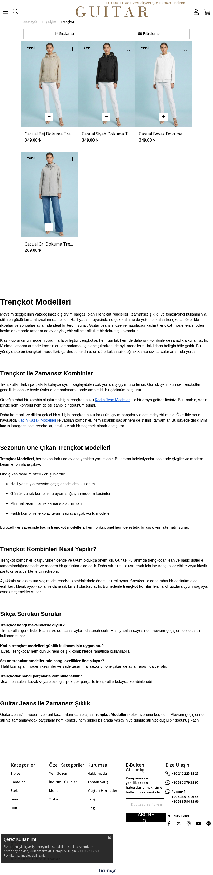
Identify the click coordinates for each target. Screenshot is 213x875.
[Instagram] (189, 823)
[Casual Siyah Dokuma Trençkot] (106, 84)
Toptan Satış (97, 782)
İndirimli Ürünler (63, 782)
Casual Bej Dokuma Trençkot (49, 134)
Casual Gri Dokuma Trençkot (49, 244)
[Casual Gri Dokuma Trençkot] (49, 194)
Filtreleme (151, 33)
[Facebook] (169, 823)
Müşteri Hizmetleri (102, 790)
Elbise (15, 773)
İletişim (93, 799)
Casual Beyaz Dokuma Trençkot (163, 134)
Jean (14, 799)
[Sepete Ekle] (49, 117)
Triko (53, 799)
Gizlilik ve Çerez (88, 851)
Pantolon (18, 782)
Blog (91, 808)
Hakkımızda (97, 773)
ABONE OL (146, 817)
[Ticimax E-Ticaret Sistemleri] (106, 871)
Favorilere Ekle (71, 49)
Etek (14, 790)
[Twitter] (179, 823)
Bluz (14, 808)
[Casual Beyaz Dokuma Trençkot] (163, 84)
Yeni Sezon (58, 773)
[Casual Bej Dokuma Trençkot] (49, 84)
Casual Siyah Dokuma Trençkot (106, 134)
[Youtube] (198, 823)
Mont (53, 790)
